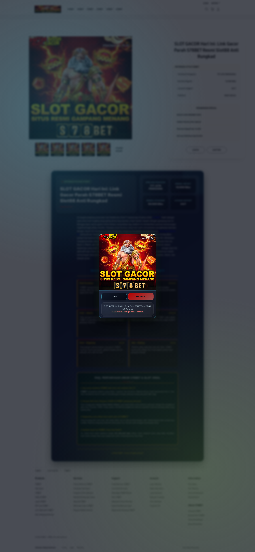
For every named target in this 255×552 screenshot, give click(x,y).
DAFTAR (140, 296)
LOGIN (114, 296)
